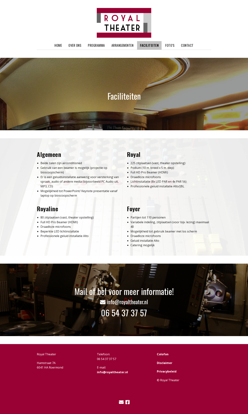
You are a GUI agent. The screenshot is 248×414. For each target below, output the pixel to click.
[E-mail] (121, 402)
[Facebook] (127, 402)
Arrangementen (122, 45)
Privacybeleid (166, 371)
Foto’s (169, 45)
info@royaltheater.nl (124, 302)
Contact (187, 45)
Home (58, 45)
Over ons (74, 45)
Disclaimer (164, 363)
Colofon (162, 354)
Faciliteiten (149, 45)
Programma (96, 45)
